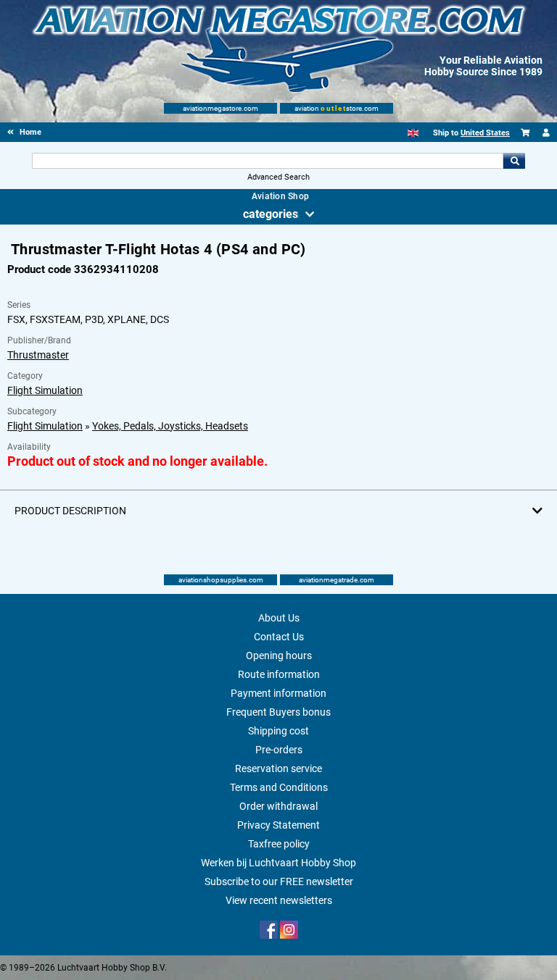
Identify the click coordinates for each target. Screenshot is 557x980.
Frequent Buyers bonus (278, 712)
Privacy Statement (278, 825)
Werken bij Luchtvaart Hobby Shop (278, 862)
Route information (279, 674)
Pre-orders (278, 749)
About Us (279, 618)
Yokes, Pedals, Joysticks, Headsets (170, 426)
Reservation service (278, 768)
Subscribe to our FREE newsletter (279, 881)
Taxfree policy (279, 844)
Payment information (278, 693)
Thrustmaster (38, 355)
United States (485, 133)
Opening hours (279, 655)
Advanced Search (278, 177)
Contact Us (279, 636)
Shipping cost (278, 731)
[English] (413, 133)
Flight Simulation (45, 390)
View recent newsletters (279, 900)
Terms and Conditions (279, 787)
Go (514, 161)
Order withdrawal (278, 806)
